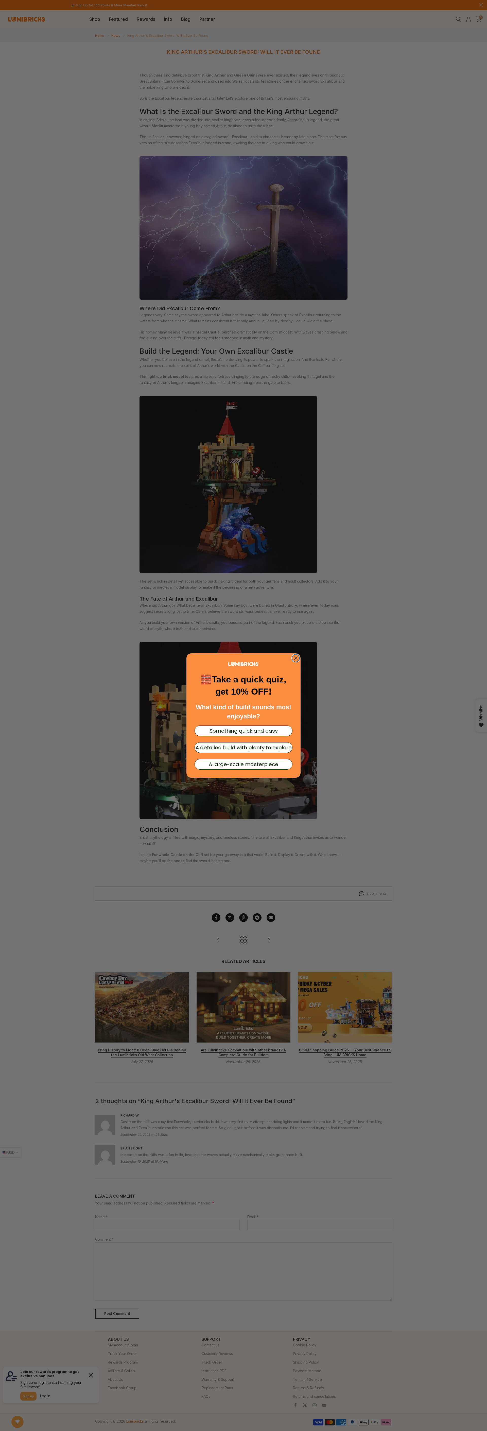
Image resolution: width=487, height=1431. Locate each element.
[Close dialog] (296, 658)
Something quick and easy (244, 730)
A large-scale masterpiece (243, 764)
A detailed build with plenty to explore (244, 747)
